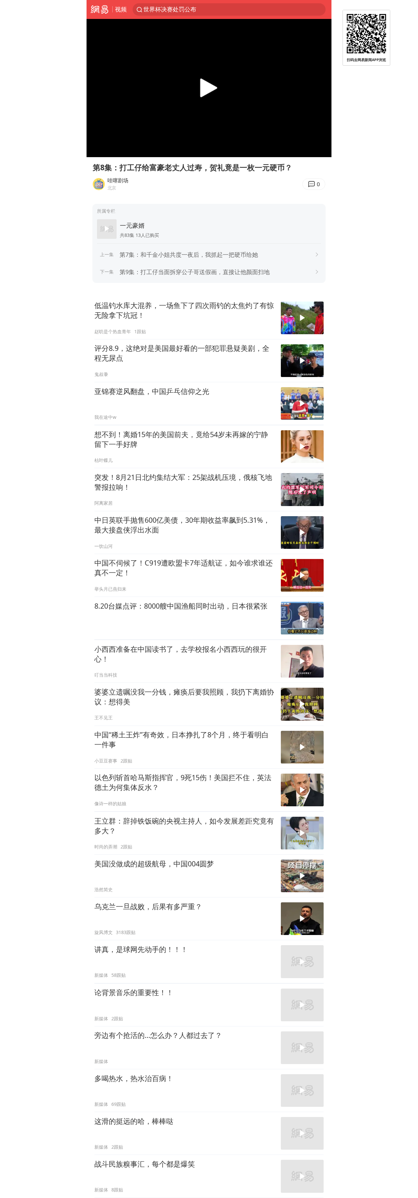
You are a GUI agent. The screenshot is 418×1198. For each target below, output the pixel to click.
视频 (121, 9)
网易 (99, 9)
